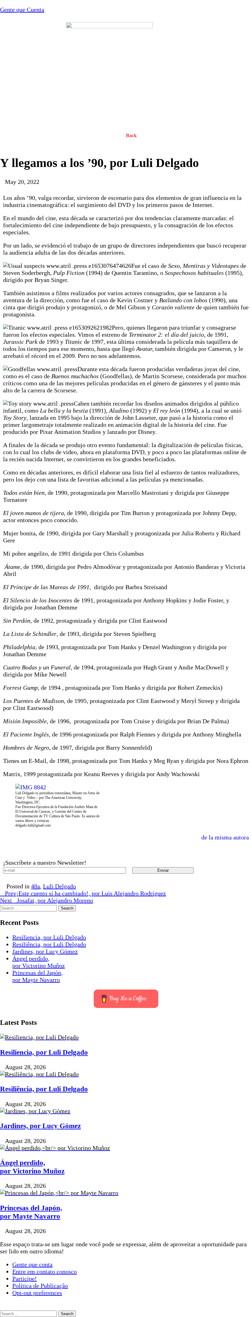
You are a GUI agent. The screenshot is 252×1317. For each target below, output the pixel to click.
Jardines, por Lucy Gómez (45, 951)
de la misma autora (225, 837)
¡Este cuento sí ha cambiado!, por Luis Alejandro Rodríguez (85, 893)
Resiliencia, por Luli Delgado (49, 937)
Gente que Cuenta (22, 9)
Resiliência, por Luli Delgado (49, 944)
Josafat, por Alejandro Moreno (46, 900)
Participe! (24, 1278)
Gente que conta (32, 1264)
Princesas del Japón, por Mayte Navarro (37, 976)
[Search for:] (29, 907)
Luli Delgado (59, 886)
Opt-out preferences (37, 1292)
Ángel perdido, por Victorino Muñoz (38, 962)
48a (35, 886)
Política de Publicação (40, 1285)
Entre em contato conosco (44, 1271)
